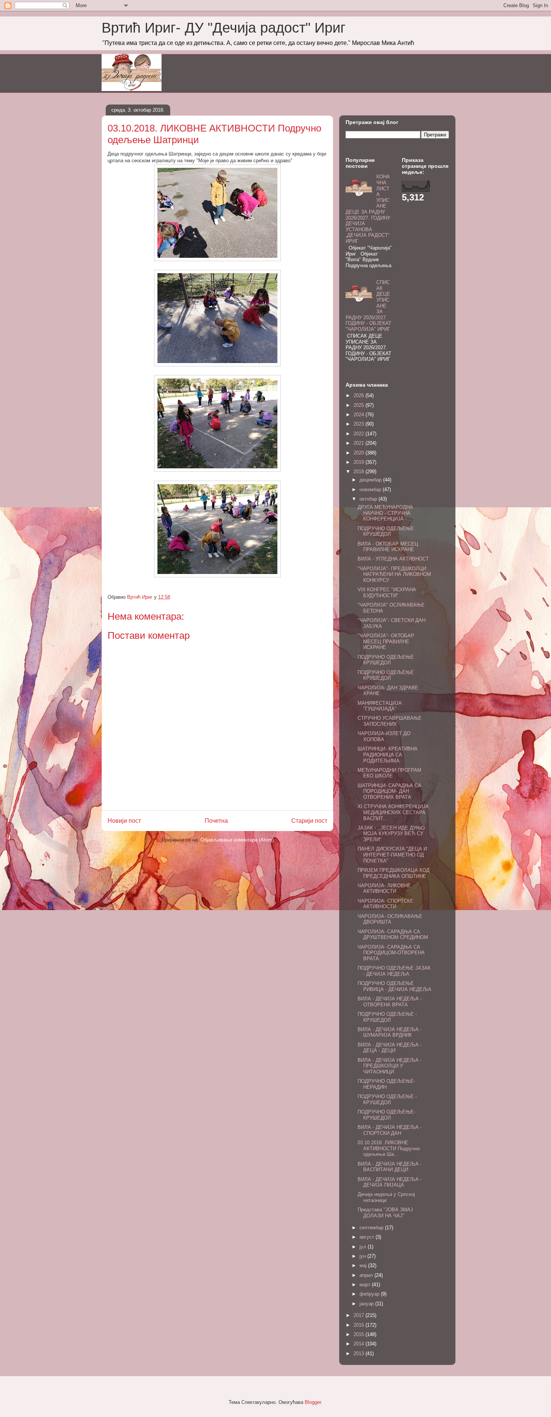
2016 (359, 1325)
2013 (359, 1353)
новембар (371, 489)
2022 (359, 433)
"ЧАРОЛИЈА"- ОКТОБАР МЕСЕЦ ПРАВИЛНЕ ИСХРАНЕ (386, 641)
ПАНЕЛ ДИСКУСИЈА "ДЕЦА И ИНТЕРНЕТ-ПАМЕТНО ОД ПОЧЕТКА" (392, 854)
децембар (371, 480)
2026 (359, 395)
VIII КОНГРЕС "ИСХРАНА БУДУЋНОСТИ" (387, 592)
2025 (359, 405)
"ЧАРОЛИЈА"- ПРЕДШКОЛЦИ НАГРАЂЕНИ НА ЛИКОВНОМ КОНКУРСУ (394, 574)
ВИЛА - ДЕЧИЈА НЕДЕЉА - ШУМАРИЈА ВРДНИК (390, 1032)
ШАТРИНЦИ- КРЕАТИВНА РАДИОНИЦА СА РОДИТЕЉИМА (388, 754)
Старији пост (309, 821)
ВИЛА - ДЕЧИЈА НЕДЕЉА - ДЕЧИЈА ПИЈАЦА (390, 1182)
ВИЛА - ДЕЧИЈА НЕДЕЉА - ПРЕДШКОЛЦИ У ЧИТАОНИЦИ (390, 1066)
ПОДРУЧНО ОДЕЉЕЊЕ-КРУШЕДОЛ (386, 1115)
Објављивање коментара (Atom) (237, 840)
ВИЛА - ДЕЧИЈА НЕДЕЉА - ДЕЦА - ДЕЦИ (390, 1048)
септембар (372, 1227)
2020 (359, 453)
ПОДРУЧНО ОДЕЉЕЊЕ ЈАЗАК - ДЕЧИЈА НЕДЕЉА (394, 971)
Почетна (216, 821)
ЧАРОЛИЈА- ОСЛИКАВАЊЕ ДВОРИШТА (390, 919)
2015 (359, 1334)
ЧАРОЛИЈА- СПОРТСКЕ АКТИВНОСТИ (385, 904)
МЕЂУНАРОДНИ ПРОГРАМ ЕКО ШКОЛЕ (389, 773)
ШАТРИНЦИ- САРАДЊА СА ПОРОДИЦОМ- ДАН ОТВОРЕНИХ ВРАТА (389, 791)
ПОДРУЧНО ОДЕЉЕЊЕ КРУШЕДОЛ (386, 531)
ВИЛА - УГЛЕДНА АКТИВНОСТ (393, 559)
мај (363, 1265)
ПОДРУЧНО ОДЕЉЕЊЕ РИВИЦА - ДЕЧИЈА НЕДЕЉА (394, 986)
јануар (367, 1303)
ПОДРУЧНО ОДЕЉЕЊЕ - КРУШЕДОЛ (387, 1017)
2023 (359, 424)
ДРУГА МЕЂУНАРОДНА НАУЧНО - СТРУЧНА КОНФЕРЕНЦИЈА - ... (385, 513)
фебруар (370, 1294)
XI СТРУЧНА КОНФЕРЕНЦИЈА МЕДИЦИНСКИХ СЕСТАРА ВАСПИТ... (393, 812)
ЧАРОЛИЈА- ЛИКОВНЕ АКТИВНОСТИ (384, 888)
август (367, 1237)
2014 (359, 1344)
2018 (359, 471)
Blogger (313, 1402)
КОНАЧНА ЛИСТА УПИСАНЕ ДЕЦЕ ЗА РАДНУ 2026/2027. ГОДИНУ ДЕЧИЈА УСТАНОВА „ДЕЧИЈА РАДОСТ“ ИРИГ (368, 209)
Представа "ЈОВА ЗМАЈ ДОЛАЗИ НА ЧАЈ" (385, 1212)
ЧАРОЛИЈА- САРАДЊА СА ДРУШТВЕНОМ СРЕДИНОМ (393, 934)
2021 (359, 443)
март (365, 1284)
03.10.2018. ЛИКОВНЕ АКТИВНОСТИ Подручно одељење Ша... (389, 1148)
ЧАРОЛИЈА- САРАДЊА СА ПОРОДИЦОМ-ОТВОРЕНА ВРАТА (391, 952)
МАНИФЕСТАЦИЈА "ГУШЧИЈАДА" (380, 706)
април (366, 1275)
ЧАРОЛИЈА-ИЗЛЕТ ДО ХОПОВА (384, 736)
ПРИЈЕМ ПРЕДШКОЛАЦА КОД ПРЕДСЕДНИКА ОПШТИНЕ (394, 873)
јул (363, 1247)
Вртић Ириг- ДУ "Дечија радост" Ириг (224, 28)
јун (363, 1256)
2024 (359, 414)
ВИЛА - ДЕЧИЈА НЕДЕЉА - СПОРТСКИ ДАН (390, 1130)
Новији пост (124, 821)
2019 (359, 462)
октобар (369, 499)
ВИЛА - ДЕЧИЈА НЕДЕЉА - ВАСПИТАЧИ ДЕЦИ (390, 1167)
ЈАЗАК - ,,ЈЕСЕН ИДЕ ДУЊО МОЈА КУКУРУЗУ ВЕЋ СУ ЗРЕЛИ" (391, 833)
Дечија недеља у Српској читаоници (386, 1197)
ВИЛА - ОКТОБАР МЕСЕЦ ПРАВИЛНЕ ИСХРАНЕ (388, 547)
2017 (359, 1315)
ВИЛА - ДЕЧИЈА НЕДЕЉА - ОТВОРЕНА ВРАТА (390, 1001)
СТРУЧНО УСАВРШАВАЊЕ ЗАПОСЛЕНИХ (390, 721)
